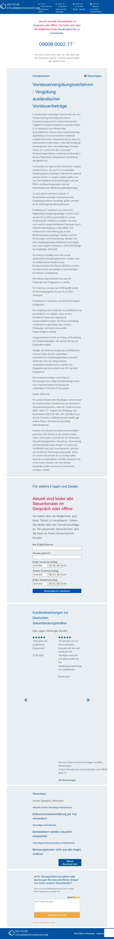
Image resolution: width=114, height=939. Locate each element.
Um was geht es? (42, 553)
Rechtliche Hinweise (84, 933)
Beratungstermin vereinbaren (57, 591)
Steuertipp (53, 807)
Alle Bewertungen (67, 780)
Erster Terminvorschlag (45, 562)
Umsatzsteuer (41, 75)
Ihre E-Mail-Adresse (43, 544)
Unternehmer (49, 825)
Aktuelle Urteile (40, 807)
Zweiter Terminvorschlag (46, 571)
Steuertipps (94, 75)
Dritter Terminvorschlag (45, 580)
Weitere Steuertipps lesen (70, 862)
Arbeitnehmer (65, 807)
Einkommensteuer (52, 843)
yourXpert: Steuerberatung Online (44, 922)
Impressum (101, 933)
